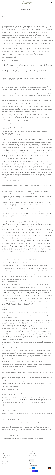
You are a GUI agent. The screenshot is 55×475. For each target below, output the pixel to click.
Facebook (5, 460)
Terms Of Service (32, 455)
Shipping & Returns (33, 453)
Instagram (5, 463)
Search (3, 451)
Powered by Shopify (33, 465)
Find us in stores (6, 455)
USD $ (30, 460)
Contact (4, 457)
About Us (4, 453)
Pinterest (5, 461)
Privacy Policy (32, 457)
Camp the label (35, 463)
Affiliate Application (33, 451)
